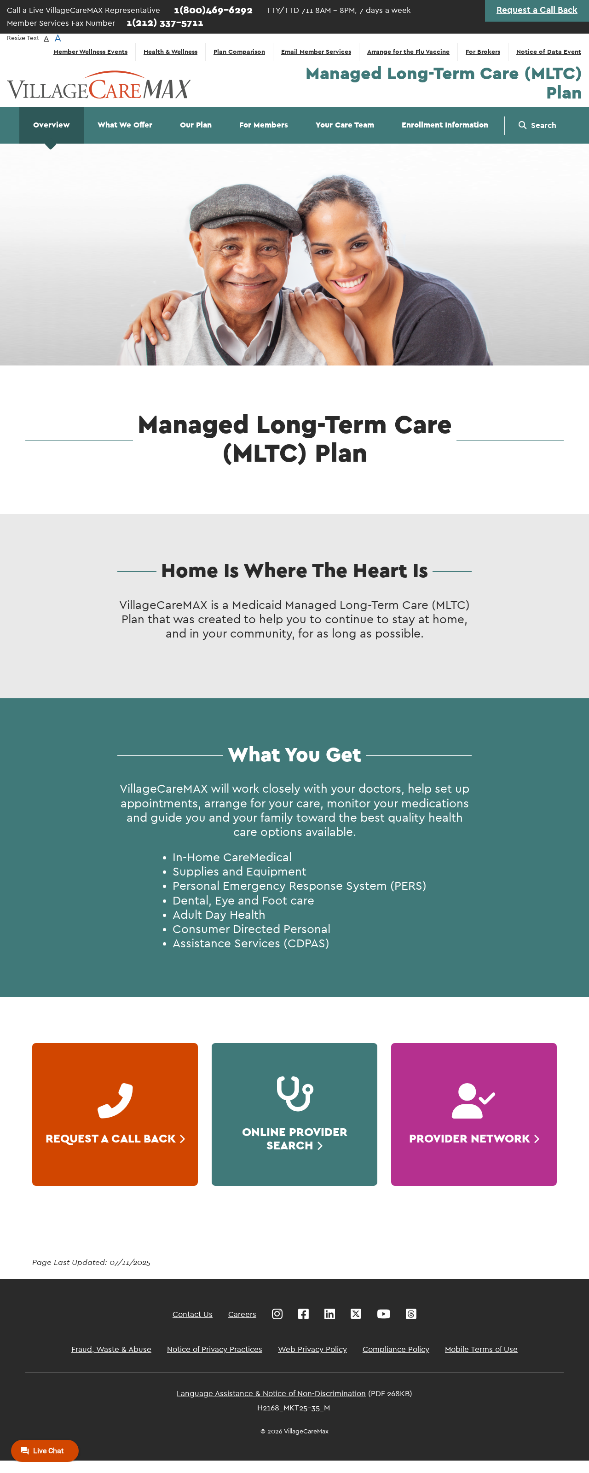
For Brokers (483, 52)
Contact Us (193, 1314)
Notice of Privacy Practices (214, 1349)
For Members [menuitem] (263, 125)
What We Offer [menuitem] (125, 125)
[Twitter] (356, 1314)
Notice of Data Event (548, 52)
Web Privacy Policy (312, 1349)
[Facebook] (303, 1314)
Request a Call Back (537, 10)
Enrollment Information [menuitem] (445, 125)
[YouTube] (383, 1314)
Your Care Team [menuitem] (345, 125)
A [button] (46, 38)
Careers (242, 1314)
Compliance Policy (396, 1349)
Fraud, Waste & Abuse (111, 1349)
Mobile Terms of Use (481, 1349)
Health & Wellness (170, 52)
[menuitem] (537, 125)
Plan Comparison (239, 52)
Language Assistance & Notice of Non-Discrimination (271, 1394)
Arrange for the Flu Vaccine (408, 52)
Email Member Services (316, 52)
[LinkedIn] (330, 1314)
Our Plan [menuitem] (196, 125)
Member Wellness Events (90, 52)
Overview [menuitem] (51, 125)
